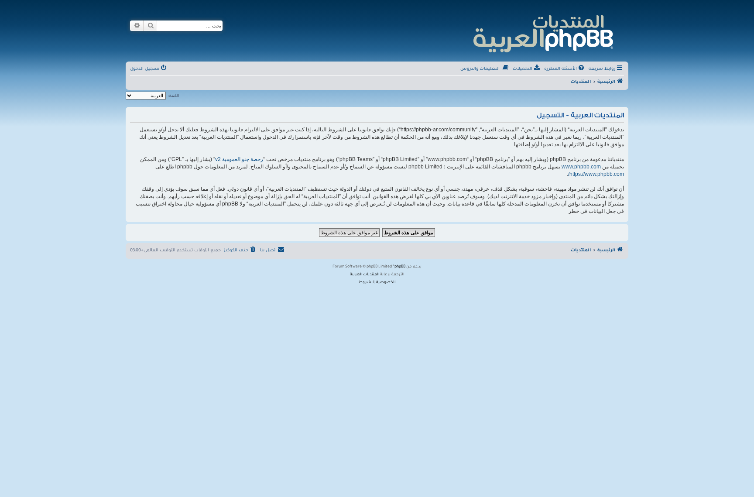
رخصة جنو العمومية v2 (239, 159)
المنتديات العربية (364, 275)
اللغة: (173, 96)
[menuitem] (565, 69)
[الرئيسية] (542, 32)
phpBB (399, 267)
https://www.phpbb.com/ (596, 174)
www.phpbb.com (581, 167)
